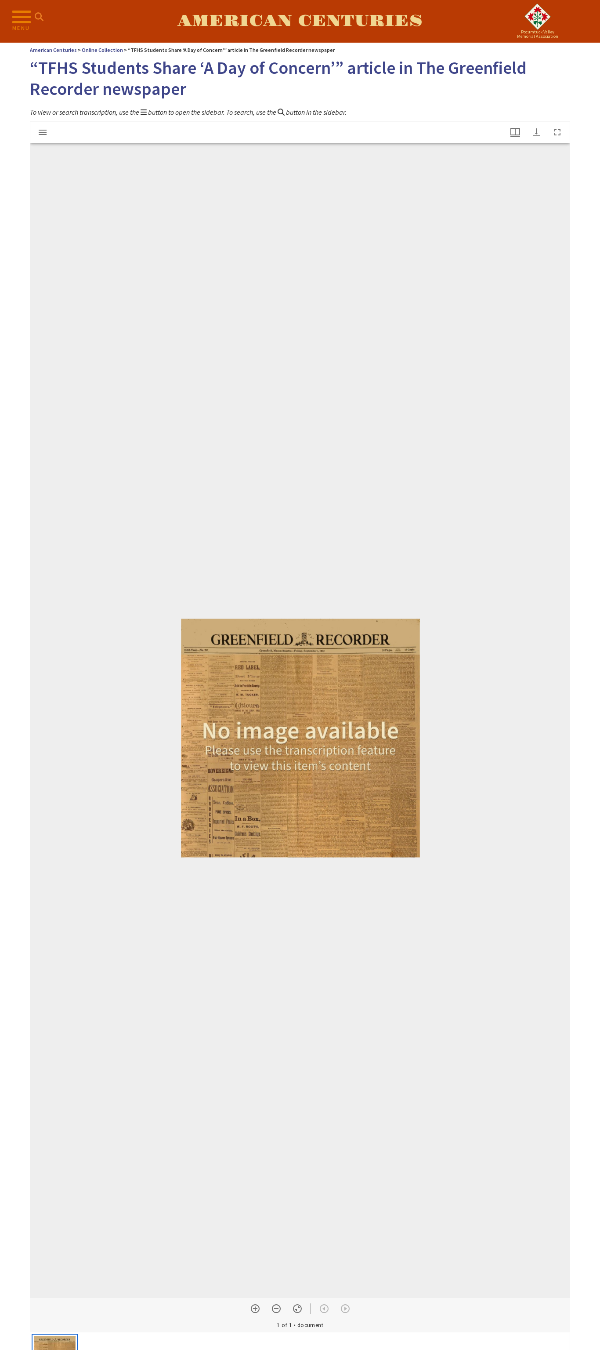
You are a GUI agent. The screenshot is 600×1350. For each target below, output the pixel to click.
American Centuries (300, 21)
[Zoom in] (255, 1308)
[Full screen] (557, 132)
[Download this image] (536, 132)
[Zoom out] (276, 1308)
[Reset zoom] (297, 1308)
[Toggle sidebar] (42, 132)
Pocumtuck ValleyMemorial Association (537, 34)
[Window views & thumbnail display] (515, 132)
